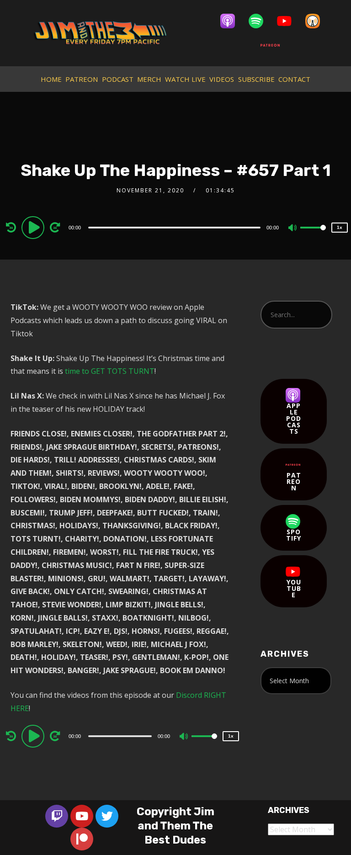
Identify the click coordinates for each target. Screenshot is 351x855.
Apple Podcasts (293, 418)
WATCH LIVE (185, 79)
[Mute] (293, 228)
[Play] (34, 227)
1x (339, 227)
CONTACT (294, 79)
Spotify (293, 534)
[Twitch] (56, 816)
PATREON (81, 79)
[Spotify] (260, 21)
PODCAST (117, 79)
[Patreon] (275, 45)
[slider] (313, 235)
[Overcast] (317, 21)
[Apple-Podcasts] (232, 21)
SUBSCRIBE (256, 79)
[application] (175, 227)
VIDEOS (221, 79)
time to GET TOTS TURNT (109, 371)
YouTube (294, 588)
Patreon (294, 481)
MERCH (149, 79)
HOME (51, 79)
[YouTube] (289, 21)
